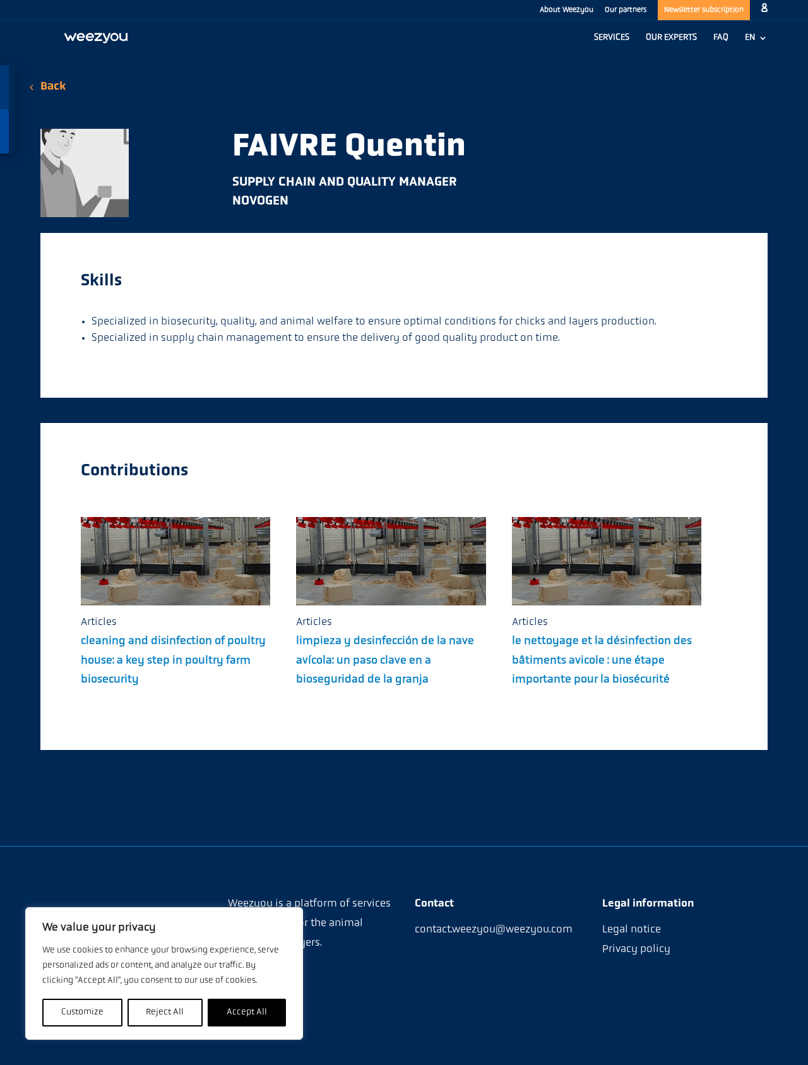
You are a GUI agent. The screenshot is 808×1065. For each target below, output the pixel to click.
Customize (82, 1012)
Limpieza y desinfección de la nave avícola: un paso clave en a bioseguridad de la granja (385, 661)
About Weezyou (566, 10)
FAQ (720, 37)
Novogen (260, 201)
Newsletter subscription (704, 10)
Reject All (165, 1012)
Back (53, 87)
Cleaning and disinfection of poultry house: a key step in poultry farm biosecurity (173, 661)
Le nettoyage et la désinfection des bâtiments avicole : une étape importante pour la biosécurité (602, 661)
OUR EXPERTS (671, 37)
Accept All (247, 1012)
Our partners (625, 10)
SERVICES (611, 37)
